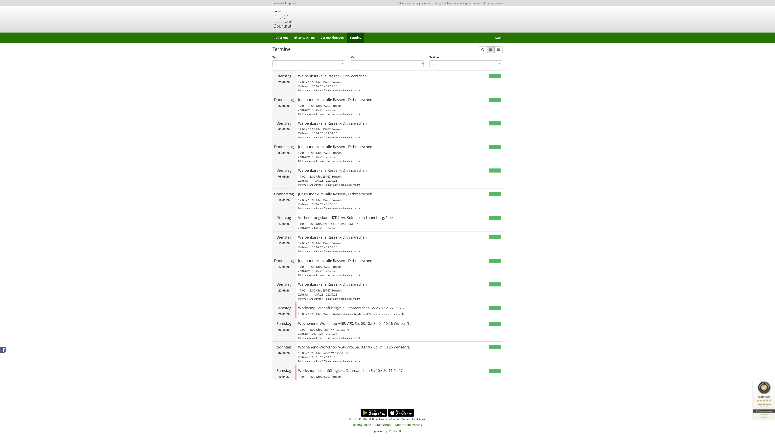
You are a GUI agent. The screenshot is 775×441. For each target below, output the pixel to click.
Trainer (434, 57)
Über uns (281, 37)
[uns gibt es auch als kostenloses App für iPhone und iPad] (401, 412)
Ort (353, 57)
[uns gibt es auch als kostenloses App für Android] (374, 412)
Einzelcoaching (304, 37)
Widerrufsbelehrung (408, 425)
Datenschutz (382, 425)
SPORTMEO (394, 431)
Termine (355, 37)
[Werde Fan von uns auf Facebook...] (3, 349)
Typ (275, 57)
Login (499, 37)
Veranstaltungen (332, 37)
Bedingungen (362, 425)
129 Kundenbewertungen (764, 411)
